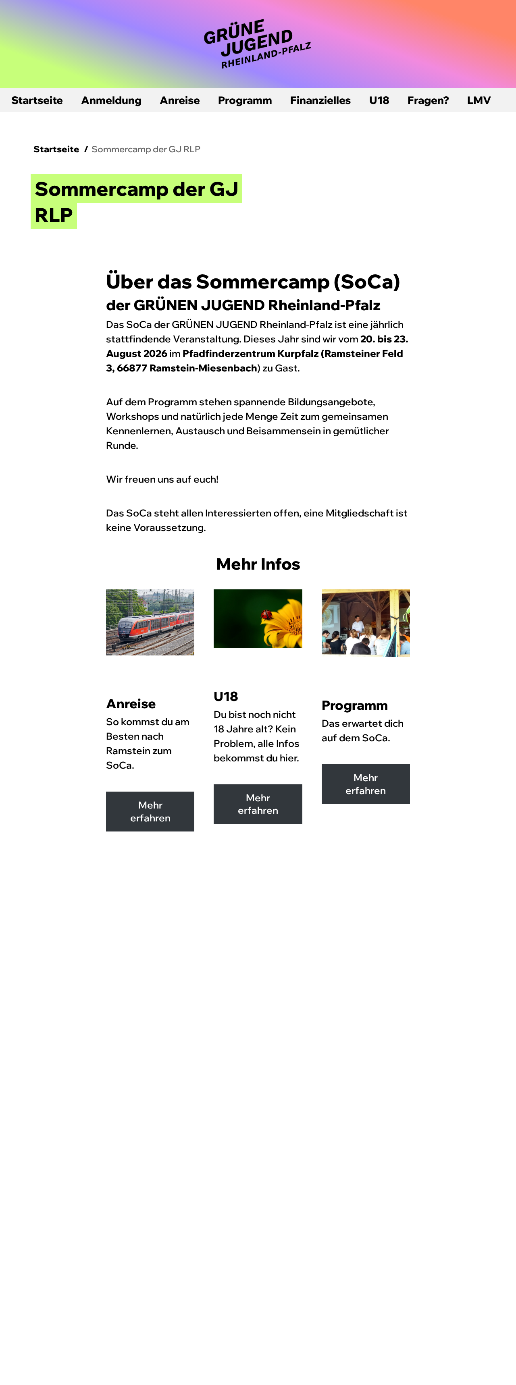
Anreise (180, 100)
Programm (245, 100)
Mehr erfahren (150, 811)
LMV (479, 100)
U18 (379, 100)
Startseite (37, 100)
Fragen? (428, 100)
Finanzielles (320, 100)
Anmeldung (111, 100)
